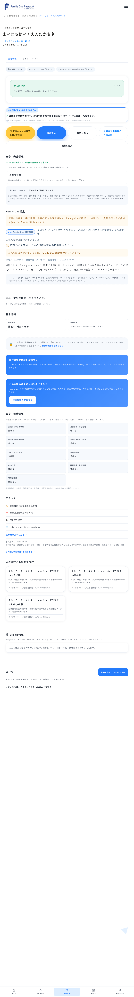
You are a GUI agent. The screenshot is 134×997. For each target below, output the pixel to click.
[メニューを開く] (126, 6)
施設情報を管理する (23, 400)
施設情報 (12, 58)
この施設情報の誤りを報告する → (20, 551)
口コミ (31, 58)
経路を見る (82, 132)
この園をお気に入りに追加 (14, 44)
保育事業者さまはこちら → (54, 345)
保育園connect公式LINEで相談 (20, 132)
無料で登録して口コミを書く (113, 672)
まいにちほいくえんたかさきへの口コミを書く (29, 687)
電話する (51, 132)
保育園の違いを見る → (16, 534)
